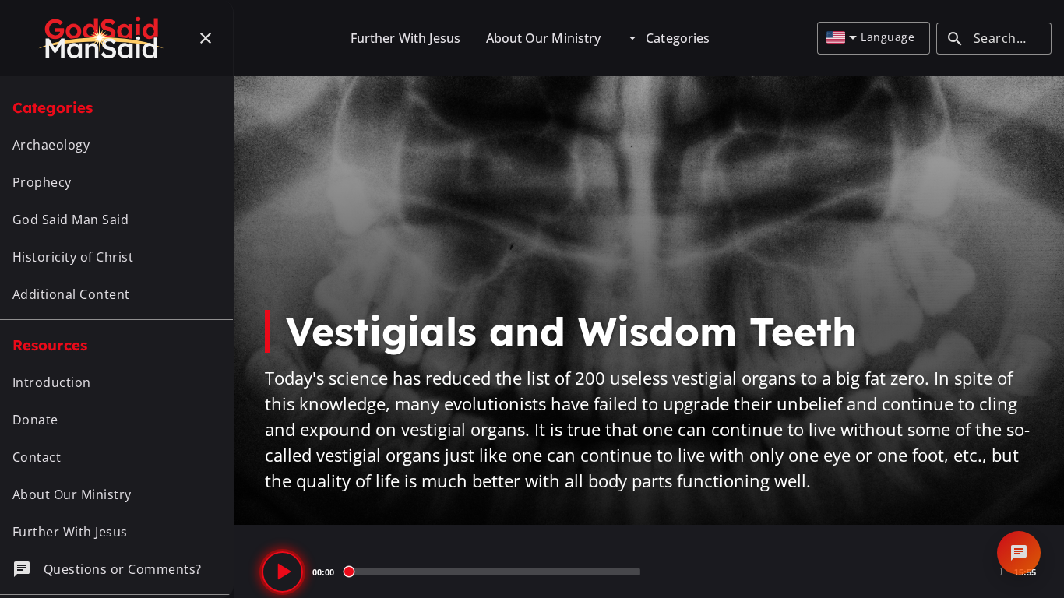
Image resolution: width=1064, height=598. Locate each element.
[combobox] (841, 38)
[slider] (674, 571)
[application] (648, 571)
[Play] (282, 572)
